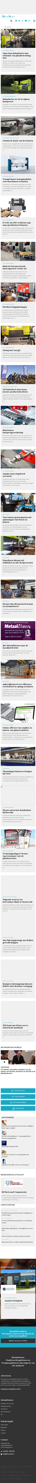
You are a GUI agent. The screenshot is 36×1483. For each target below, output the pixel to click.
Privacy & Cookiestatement (11, 1475)
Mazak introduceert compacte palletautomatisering (17, 1242)
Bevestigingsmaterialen (13, 1298)
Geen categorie (8, 937)
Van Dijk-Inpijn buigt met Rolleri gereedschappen (18, 941)
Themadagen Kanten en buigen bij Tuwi (17, 772)
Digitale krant (20, 1096)
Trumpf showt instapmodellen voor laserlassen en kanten (17, 180)
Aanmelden (4, 1424)
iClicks (3, 1468)
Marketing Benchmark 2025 (10, 1146)
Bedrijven (4, 1427)
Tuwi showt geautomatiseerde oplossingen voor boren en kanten (17, 519)
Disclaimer (25, 1475)
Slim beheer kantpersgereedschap (13, 431)
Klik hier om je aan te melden (18, 1341)
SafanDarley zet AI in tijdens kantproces (16, 100)
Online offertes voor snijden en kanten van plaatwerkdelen (17, 729)
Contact (3, 1433)
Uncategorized (8, 851)
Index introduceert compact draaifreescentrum (16, 1236)
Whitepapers (8, 1117)
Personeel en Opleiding (11, 138)
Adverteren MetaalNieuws (9, 1472)
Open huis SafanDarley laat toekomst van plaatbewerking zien (17, 55)
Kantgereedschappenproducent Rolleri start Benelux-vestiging (17, 985)
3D (2, 1414)
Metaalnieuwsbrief (19, 1102)
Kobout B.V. (10, 1300)
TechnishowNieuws (9, 96)
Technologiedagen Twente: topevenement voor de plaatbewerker (15, 855)
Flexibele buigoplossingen (15, 307)
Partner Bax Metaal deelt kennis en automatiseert (18, 605)
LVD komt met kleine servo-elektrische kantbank (16, 1026)
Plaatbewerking (8, 50)
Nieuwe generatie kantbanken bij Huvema (17, 811)
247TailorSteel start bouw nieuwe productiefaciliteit (15, 390)
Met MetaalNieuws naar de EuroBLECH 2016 (15, 646)
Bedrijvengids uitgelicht (12, 1175)
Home (3, 27)
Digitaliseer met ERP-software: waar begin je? (15, 1165)
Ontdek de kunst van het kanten (18, 140)
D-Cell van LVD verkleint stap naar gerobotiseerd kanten (17, 223)
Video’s (3, 1430)
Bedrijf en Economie (10, 386)
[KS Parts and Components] (14, 1190)
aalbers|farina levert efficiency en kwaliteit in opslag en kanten (18, 685)
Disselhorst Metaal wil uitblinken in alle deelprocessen (18, 561)
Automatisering (8, 220)
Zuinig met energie (12, 350)
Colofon (22, 1472)
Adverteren (20, 1108)
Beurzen (5, 643)
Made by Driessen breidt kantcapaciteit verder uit (15, 267)
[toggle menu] (33, 21)
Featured (6, 514)
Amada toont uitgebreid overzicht (14, 475)
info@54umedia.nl (8, 1454)
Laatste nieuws (8, 1205)
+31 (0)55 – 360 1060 (9, 1451)
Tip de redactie (20, 1090)
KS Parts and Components (14, 1192)
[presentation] (31, 1266)
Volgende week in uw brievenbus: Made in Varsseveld (17, 900)
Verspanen (5, 1233)
